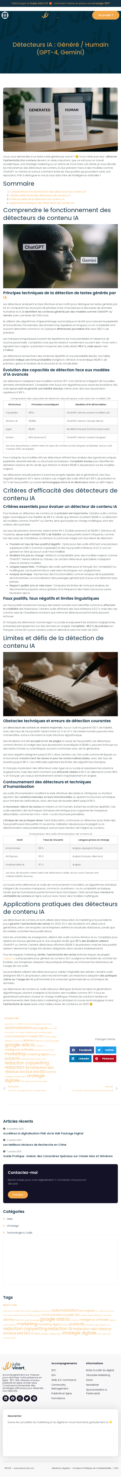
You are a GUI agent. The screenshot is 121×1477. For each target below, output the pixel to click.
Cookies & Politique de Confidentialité (91, 1468)
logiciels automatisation (45, 1050)
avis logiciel (40, 1028)
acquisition (9, 1024)
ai (15, 1024)
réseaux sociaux (18, 1071)
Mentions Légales (61, 1468)
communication (15, 1036)
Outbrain (53, 1055)
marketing (15, 1054)
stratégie (8, 1076)
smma (51, 1072)
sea (36, 1071)
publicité (12, 1058)
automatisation (18, 1027)
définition (29, 1040)
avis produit (10, 1032)
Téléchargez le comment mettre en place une (60, 3)
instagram (39, 1046)
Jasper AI (8, 958)
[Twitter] (27, 1398)
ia (32, 1044)
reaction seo (40, 1059)
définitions (40, 1041)
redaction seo (42, 1067)
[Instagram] (20, 1398)
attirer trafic (22, 1024)
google (56, 1041)
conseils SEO (35, 1036)
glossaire (49, 1041)
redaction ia (17, 1067)
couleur (47, 1037)
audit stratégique (34, 1024)
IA (5, 297)
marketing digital (37, 1054)
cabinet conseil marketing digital (38, 1032)
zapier (44, 1081)
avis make (52, 1028)
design (54, 1037)
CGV (116, 1468)
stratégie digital (19, 1076)
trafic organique (27, 1081)
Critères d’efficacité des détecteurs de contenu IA (40, 195)
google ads (17, 1044)
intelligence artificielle (19, 1050)
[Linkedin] (6, 1398)
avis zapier (19, 1032)
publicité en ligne (27, 1059)
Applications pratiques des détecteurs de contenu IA (41, 203)
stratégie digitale (79, 1333)
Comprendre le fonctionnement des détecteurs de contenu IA (47, 191)
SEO (43, 1071)
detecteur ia (10, 1041)
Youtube (37, 1081)
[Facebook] (13, 1398)
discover (18, 1041)
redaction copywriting (27, 1063)
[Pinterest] (34, 1398)
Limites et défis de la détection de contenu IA (37, 199)
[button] (5, 15)
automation (47, 1024)
